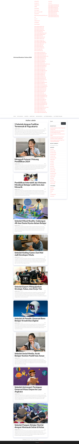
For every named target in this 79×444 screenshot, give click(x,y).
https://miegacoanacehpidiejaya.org (40, 95)
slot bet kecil (36, 22)
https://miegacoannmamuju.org (39, 69)
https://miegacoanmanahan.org (39, 52)
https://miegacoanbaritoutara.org (40, 88)
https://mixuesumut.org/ (38, 50)
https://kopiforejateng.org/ (39, 27)
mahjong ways (36, 4)
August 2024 (52, 176)
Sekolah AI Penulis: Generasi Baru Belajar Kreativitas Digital (30, 319)
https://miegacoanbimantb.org (39, 67)
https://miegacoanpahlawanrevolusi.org (41, 107)
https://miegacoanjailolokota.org (40, 94)
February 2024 (52, 181)
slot (35, 17)
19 (34, 439)
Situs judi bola (20, 116)
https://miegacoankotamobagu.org (40, 65)
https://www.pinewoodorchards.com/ (40, 15)
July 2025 (52, 161)
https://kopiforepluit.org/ (52, 13)
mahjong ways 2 (37, 20)
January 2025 (52, 171)
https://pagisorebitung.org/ (53, 7)
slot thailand (36, 8)
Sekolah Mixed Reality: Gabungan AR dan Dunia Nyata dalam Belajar (30, 222)
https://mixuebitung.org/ (38, 31)
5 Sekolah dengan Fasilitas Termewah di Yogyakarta (27, 125)
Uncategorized (53, 194)
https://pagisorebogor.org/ (39, 39)
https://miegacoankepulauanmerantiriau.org (42, 63)
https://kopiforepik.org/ (52, 12)
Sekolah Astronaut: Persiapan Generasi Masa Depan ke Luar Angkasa (28, 389)
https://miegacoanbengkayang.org (40, 101)
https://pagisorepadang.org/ (53, 8)
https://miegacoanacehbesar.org (40, 77)
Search (51, 121)
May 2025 (52, 164)
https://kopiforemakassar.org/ (53, 16)
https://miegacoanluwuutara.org (40, 78)
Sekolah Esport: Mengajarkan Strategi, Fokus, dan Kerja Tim (28, 287)
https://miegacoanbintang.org (39, 60)
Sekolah (51, 190)
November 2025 (53, 154)
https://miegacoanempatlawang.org (40, 84)
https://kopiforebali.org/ (38, 45)
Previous (24, 439)
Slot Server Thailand (58, 116)
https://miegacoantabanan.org (39, 75)
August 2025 (52, 159)
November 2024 (53, 173)
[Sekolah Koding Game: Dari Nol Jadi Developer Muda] (30, 242)
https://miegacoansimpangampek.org (40, 86)
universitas (52, 196)
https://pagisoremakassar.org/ (39, 36)
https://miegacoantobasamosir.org (40, 79)
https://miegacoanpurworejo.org (40, 90)
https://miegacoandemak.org (39, 97)
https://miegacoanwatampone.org (40, 87)
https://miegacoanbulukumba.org (40, 58)
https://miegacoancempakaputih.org (40, 103)
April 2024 (52, 180)
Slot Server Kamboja (48, 116)
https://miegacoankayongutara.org (40, 53)
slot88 (35, 6)
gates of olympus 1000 (38, 11)
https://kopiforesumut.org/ (39, 29)
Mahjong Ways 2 (39, 116)
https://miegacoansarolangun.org (40, 99)
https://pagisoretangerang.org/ (39, 41)
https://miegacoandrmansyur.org (40, 111)
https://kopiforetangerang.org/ (39, 34)
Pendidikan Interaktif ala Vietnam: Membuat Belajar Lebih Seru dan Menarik (30, 184)
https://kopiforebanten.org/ (39, 26)
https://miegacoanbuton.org (39, 80)
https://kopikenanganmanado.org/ (40, 42)
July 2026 (52, 149)
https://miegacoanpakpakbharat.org (40, 96)
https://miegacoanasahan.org (39, 83)
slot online (50, 1)
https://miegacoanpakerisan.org (39, 108)
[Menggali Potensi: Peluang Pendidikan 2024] (30, 147)
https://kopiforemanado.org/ (39, 47)
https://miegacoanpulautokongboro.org (41, 56)
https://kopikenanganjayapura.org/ (40, 32)
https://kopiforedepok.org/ (39, 43)
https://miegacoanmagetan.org (39, 73)
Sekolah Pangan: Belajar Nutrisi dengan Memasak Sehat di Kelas (29, 426)
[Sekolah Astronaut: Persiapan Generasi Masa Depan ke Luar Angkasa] (30, 376)
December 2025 (53, 152)
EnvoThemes (41, 442)
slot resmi (50, 3)
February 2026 (52, 150)
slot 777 (35, 18)
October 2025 (52, 156)
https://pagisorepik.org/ (38, 35)
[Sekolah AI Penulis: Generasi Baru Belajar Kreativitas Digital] (30, 308)
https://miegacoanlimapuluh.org (39, 100)
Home (14, 116)
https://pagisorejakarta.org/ (39, 38)
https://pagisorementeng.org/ (53, 4)
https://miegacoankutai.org (39, 92)
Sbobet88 (26, 116)
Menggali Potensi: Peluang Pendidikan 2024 (27, 160)
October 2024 (52, 174)
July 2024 (52, 178)
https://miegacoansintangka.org (39, 61)
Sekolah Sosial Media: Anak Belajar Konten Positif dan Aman (29, 354)
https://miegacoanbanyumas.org (40, 57)
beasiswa (52, 187)
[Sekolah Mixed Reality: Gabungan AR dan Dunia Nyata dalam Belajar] (30, 208)
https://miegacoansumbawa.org (39, 91)
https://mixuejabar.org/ (38, 49)
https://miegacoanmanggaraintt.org (40, 70)
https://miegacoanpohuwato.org (40, 54)
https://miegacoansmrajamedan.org (40, 112)
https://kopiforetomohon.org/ (53, 15)
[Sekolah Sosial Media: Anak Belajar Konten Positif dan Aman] (30, 341)
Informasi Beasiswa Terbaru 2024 (22, 57)
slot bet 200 (36, 1)
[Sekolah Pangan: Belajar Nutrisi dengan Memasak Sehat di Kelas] (30, 413)
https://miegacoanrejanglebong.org (40, 82)
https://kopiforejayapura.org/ (39, 30)
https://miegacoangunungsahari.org (40, 104)
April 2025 (52, 166)
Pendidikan (52, 189)
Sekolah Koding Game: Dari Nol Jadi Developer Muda (29, 253)
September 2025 (53, 157)
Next (37, 439)
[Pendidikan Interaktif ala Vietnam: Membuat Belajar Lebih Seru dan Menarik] (30, 176)
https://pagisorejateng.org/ (53, 10)
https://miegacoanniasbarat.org (39, 71)
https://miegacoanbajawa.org (39, 62)
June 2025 (52, 162)
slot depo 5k (36, 3)
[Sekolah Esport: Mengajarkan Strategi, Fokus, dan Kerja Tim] (30, 275)
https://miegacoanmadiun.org (39, 109)
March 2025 (52, 168)
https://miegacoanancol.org (39, 105)
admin (22, 128)
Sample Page (32, 116)
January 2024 (52, 183)
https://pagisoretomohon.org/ (53, 6)
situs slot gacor (37, 24)
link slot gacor (36, 10)
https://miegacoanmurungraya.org (40, 66)
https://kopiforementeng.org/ (53, 11)
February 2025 (52, 169)
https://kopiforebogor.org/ (39, 46)
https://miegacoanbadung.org (39, 74)
